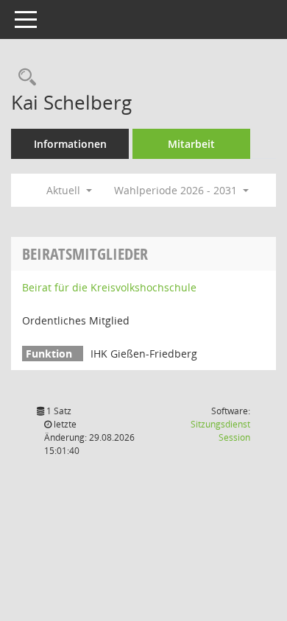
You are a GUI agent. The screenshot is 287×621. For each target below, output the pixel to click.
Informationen (70, 144)
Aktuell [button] (64, 190)
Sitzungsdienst (220, 431)
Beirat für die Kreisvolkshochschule (109, 287)
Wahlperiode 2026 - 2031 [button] (177, 190)
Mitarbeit (191, 144)
